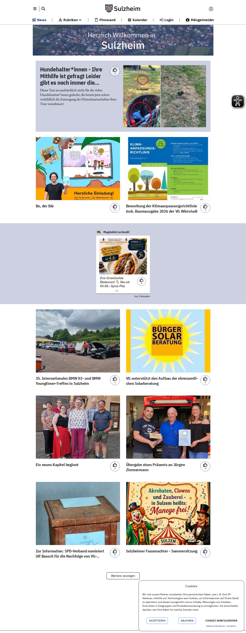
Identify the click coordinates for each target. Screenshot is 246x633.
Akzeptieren (157, 620)
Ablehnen (187, 620)
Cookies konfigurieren (221, 620)
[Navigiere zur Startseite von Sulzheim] (123, 9)
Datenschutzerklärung (215, 626)
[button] (35, 9)
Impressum (231, 626)
